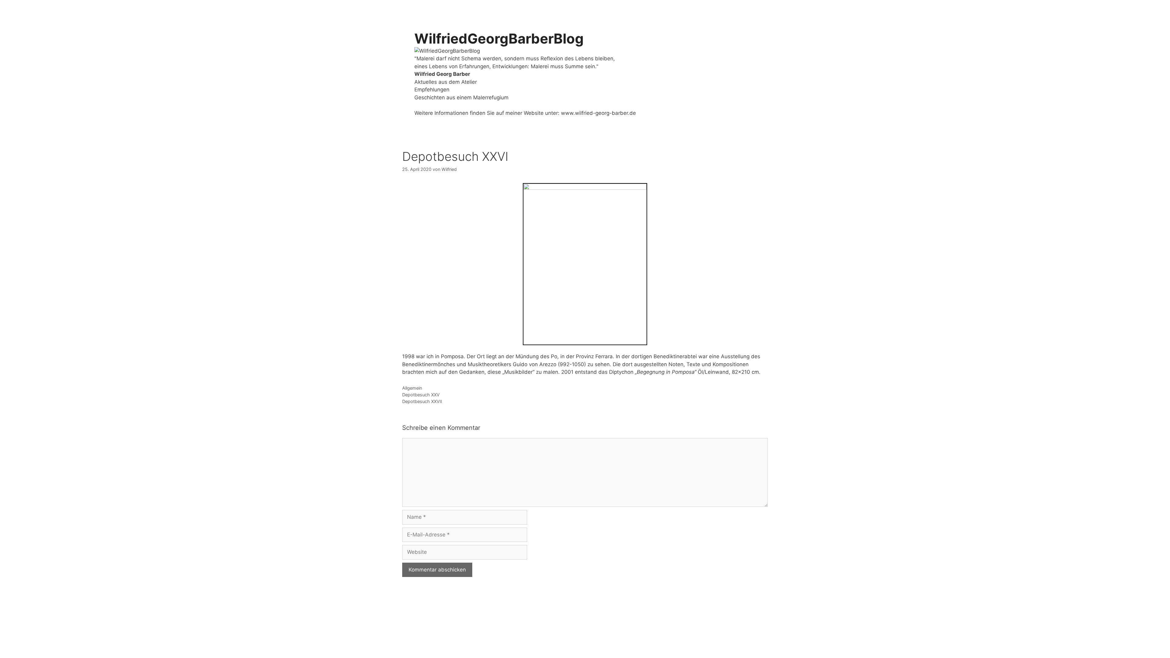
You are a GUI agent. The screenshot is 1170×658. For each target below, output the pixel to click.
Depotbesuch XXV (421, 394)
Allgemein (412, 388)
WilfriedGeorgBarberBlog (499, 38)
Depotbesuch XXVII (422, 401)
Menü (740, 9)
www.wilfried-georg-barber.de (598, 113)
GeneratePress (526, 601)
